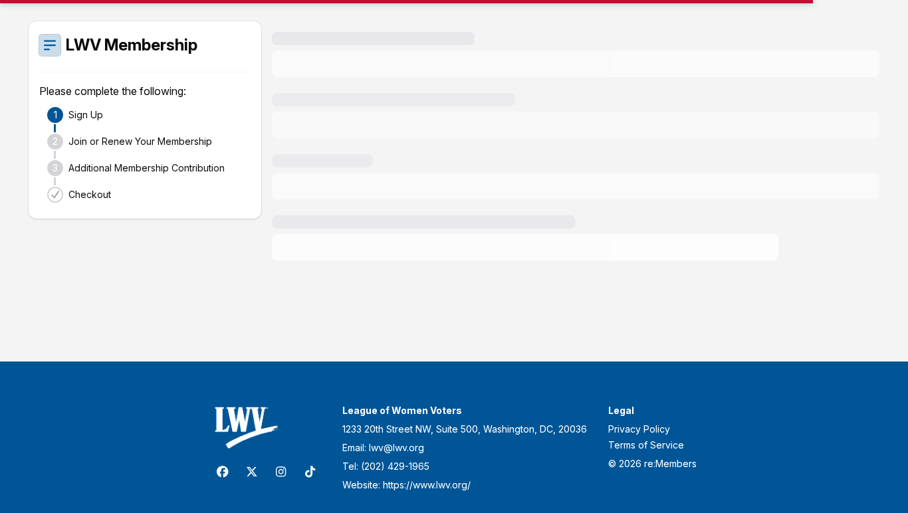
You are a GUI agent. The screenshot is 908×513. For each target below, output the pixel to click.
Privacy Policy (639, 429)
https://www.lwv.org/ (427, 484)
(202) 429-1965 (395, 466)
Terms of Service (646, 445)
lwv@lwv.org (396, 447)
